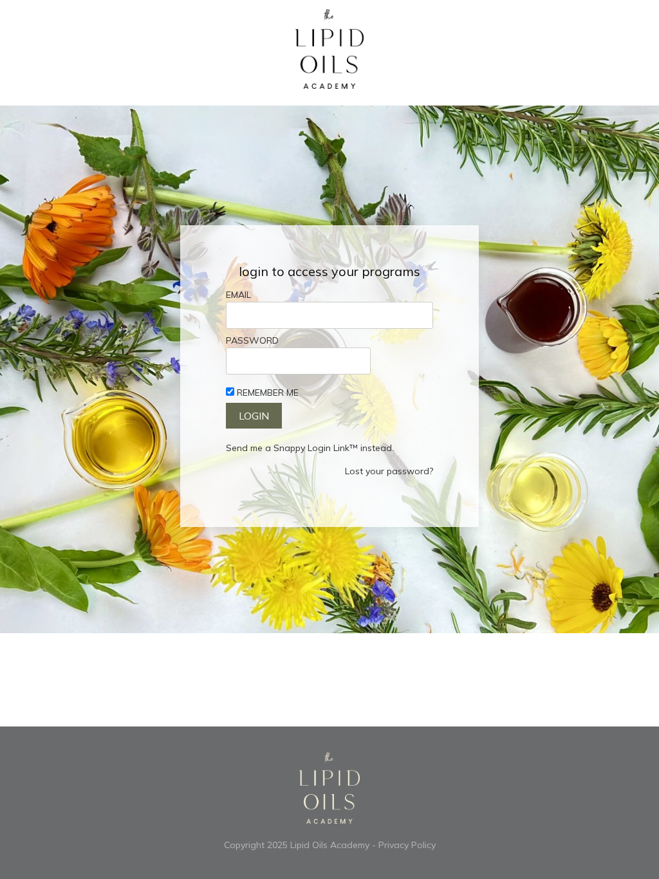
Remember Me (268, 392)
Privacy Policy (407, 845)
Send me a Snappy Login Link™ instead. (310, 448)
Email (238, 295)
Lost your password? (389, 471)
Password (252, 340)
